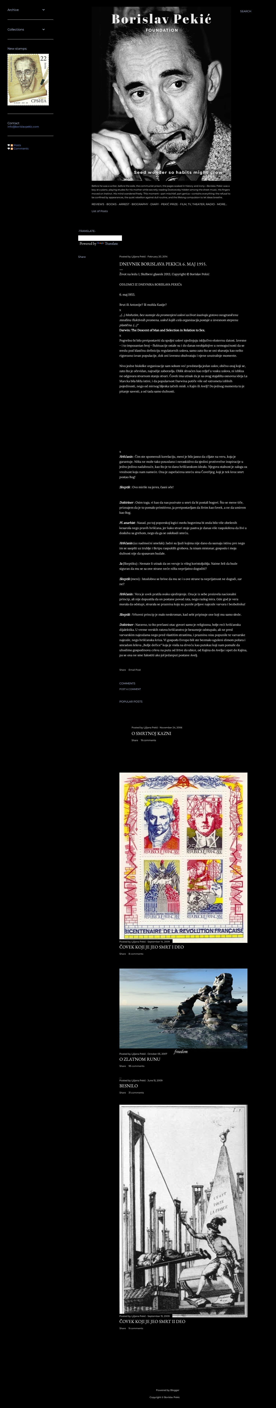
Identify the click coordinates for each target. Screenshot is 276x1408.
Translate (111, 243)
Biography (140, 204)
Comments (21, 148)
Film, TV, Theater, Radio (197, 204)
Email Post (135, 669)
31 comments (136, 1092)
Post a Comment (130, 689)
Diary (154, 204)
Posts (17, 145)
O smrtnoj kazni (151, 733)
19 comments (148, 740)
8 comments (136, 953)
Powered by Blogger (167, 1390)
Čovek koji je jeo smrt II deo (152, 1321)
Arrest (124, 204)
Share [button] (82, 257)
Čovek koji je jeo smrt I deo (151, 947)
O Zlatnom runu (139, 1059)
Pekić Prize (169, 204)
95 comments (136, 1066)
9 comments (136, 1328)
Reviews (98, 204)
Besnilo (128, 1086)
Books (111, 204)
